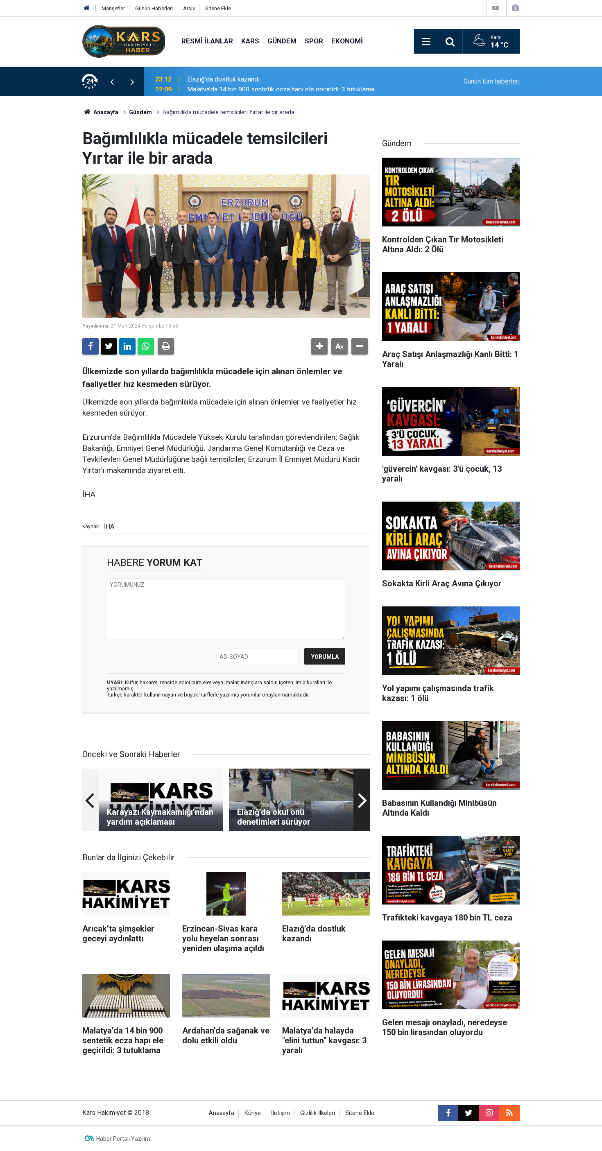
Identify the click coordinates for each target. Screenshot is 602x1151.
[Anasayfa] (86, 8)
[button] (319, 346)
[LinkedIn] (127, 346)
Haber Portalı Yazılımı (124, 1138)
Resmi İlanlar (207, 41)
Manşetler (113, 8)
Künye (252, 1113)
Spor (314, 41)
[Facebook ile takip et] (448, 1113)
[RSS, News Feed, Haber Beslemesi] (509, 1113)
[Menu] (426, 42)
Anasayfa (105, 112)
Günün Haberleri (154, 8)
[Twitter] (109, 346)
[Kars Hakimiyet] (123, 41)
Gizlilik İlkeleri (317, 1113)
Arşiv (189, 8)
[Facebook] (90, 346)
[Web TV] (495, 8)
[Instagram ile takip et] (489, 1113)
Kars (250, 41)
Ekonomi (347, 41)
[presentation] (112, 81)
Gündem (281, 41)
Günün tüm (492, 81)
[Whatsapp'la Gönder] (146, 346)
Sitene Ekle (218, 8)
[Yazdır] (166, 346)
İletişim (280, 1113)
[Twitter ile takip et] (468, 1113)
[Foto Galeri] (515, 8)
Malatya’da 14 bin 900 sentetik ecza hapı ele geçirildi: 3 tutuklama (280, 81)
